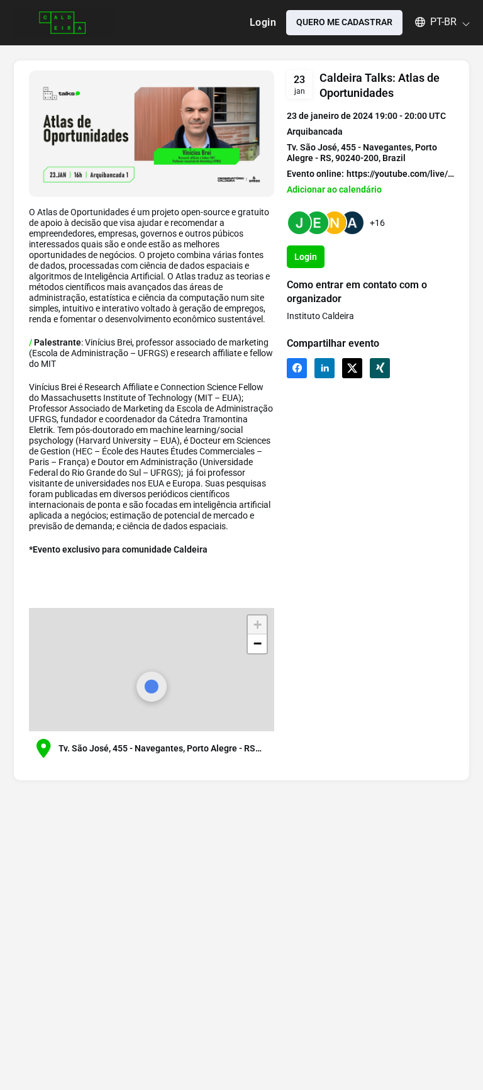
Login (263, 22)
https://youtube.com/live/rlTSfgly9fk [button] (400, 174)
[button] (436, 22)
